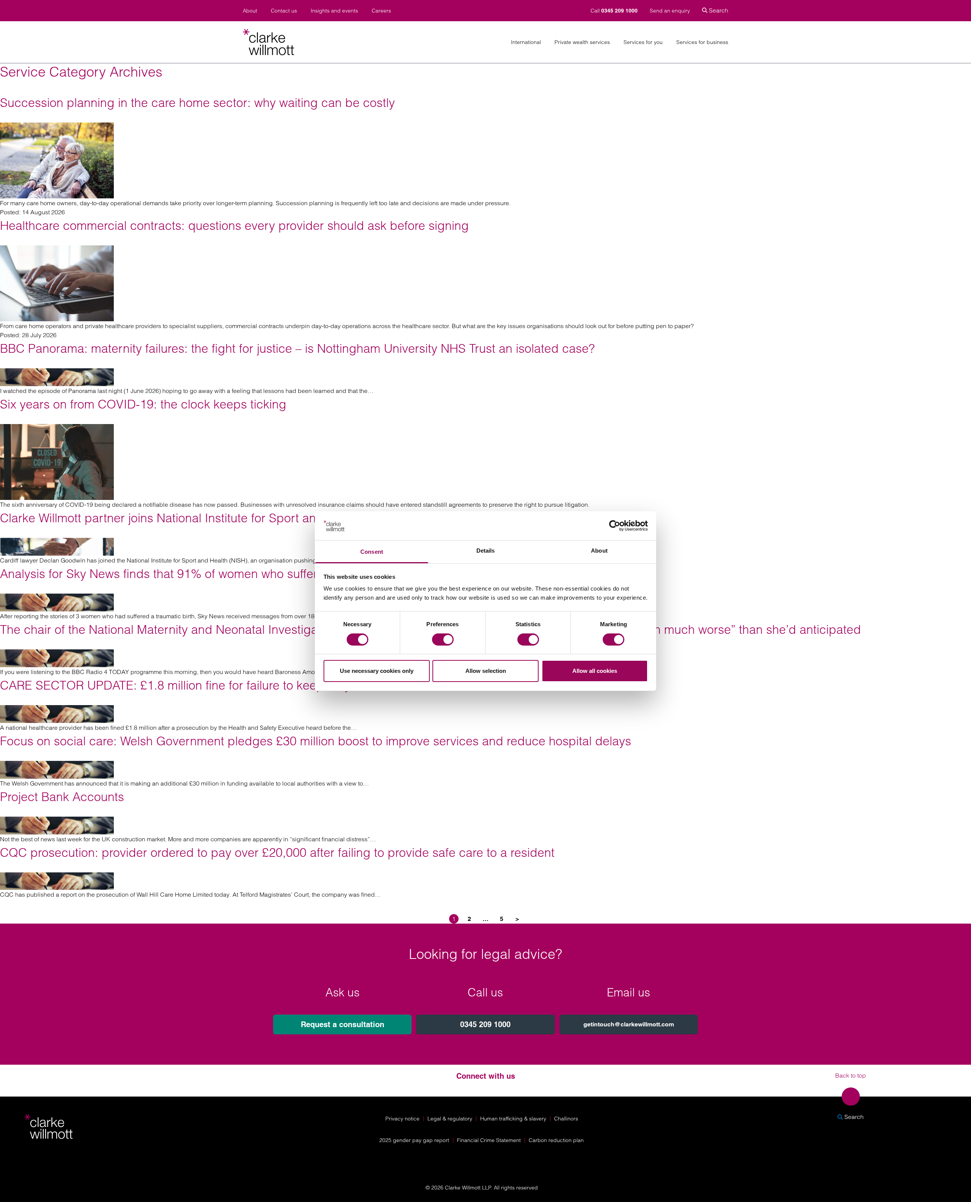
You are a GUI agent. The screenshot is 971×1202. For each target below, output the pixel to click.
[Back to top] (851, 1096)
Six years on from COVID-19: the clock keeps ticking (143, 404)
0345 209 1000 (485, 1024)
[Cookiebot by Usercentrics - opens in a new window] (614, 525)
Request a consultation (342, 1024)
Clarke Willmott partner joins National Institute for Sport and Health (181, 518)
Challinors (566, 1118)
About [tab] (599, 550)
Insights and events (334, 10)
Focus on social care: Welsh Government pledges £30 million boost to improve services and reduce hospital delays (315, 741)
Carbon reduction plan (556, 1140)
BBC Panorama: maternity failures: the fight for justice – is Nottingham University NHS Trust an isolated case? (297, 348)
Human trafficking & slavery (513, 1118)
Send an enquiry (670, 10)
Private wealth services (582, 42)
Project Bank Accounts (62, 796)
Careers (381, 10)
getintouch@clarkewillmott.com (628, 1024)
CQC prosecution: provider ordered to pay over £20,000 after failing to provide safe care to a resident (277, 852)
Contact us (284, 10)
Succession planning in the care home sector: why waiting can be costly (197, 102)
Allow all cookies (594, 671)
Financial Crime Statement (489, 1140)
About (250, 10)
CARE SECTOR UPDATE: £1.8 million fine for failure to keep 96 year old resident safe (231, 685)
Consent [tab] (371, 551)
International (526, 42)
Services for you (643, 42)
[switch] (443, 639)
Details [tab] (485, 550)
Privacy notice (402, 1118)
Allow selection (485, 671)
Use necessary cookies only (376, 671)
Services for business (702, 42)
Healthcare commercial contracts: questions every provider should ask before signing (234, 225)
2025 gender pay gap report (414, 1140)
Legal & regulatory (449, 1118)
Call (614, 10)
